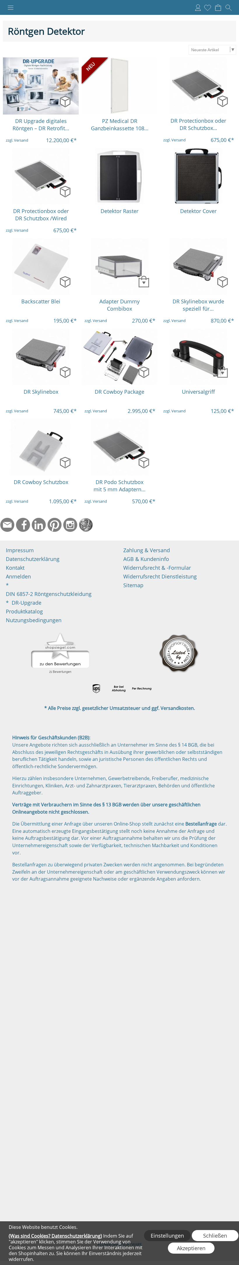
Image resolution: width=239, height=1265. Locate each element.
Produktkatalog (24, 611)
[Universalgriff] (198, 356)
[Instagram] (70, 525)
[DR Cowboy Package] (119, 356)
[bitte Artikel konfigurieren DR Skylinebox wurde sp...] (222, 281)
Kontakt (15, 567)
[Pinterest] (54, 525)
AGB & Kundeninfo (146, 558)
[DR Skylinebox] (41, 356)
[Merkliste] (207, 7)
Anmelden (198, 7)
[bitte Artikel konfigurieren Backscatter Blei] (65, 281)
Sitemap (133, 585)
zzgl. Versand (17, 140)
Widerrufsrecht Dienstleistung (160, 576)
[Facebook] (23, 525)
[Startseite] (86, 525)
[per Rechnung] (142, 688)
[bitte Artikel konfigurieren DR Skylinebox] (65, 372)
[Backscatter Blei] (41, 266)
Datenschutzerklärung (32, 558)
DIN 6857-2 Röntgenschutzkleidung (49, 593)
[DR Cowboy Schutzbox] (41, 447)
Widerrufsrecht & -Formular (157, 567)
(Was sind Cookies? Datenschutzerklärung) (55, 1236)
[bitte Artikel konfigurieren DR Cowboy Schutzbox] (65, 462)
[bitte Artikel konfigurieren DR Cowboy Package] (144, 372)
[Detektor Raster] (119, 176)
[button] (10, 7)
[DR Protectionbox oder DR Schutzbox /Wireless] (198, 85)
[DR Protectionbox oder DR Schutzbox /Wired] (41, 176)
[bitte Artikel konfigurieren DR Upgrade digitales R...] (65, 101)
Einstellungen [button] (167, 1235)
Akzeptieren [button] (191, 1248)
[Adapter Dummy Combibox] (119, 266)
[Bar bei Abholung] (119, 688)
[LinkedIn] (38, 525)
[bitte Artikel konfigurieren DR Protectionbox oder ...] (222, 101)
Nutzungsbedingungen (33, 620)
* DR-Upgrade (23, 602)
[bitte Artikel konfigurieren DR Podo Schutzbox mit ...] (144, 462)
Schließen (215, 1235)
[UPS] (96, 688)
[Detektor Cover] (198, 176)
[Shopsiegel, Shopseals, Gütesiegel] (60, 634)
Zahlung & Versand (146, 550)
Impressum (20, 550)
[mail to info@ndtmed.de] (7, 525)
